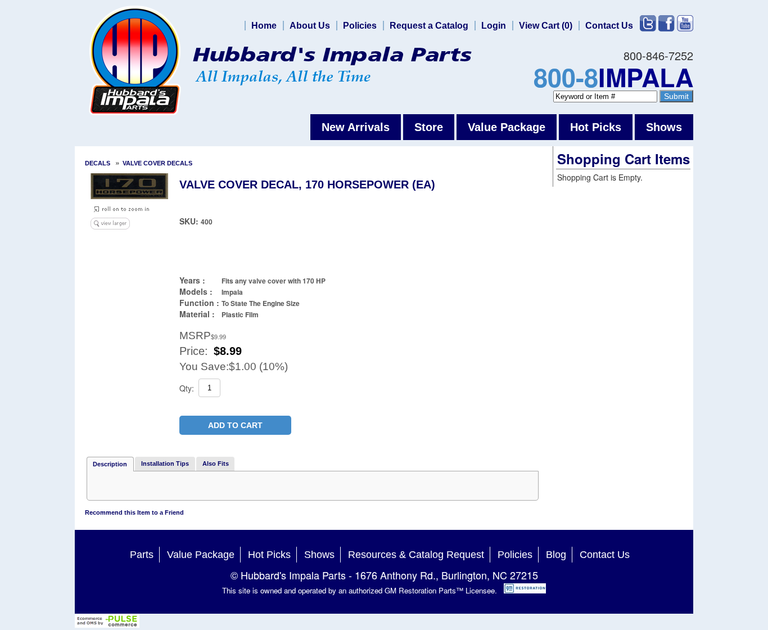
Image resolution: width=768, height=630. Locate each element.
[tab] (110, 464)
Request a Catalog (429, 25)
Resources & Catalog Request (416, 554)
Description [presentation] (110, 464)
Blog (556, 554)
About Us (310, 25)
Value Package (506, 127)
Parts (141, 554)
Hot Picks (595, 127)
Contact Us (609, 25)
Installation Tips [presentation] (165, 463)
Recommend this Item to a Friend (134, 512)
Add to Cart (235, 425)
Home (264, 25)
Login (493, 25)
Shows (664, 127)
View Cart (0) (545, 25)
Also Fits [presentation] (215, 463)
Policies (360, 25)
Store (428, 127)
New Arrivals (356, 127)
